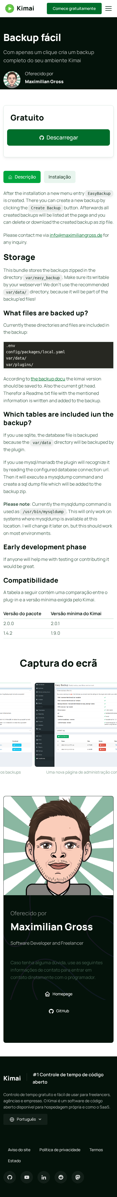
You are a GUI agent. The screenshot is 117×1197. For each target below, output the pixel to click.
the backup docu (48, 379)
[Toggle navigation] (108, 8)
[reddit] (61, 1177)
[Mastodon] (78, 1177)
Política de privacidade (59, 1149)
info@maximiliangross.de (76, 235)
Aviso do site (19, 1149)
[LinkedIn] (43, 1177)
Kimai (25, 8)
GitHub (62, 1010)
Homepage (62, 993)
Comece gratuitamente (74, 8)
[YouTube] (26, 1177)
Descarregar (62, 137)
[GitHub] (9, 1177)
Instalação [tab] (60, 177)
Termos (96, 1149)
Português (26, 1119)
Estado (14, 1160)
